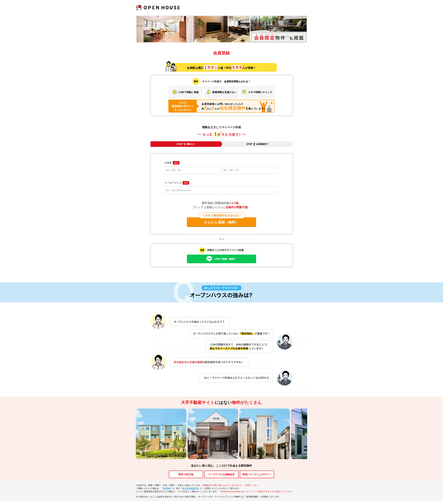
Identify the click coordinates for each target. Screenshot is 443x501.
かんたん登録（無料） (221, 222)
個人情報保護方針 (190, 488)
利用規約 (167, 488)
